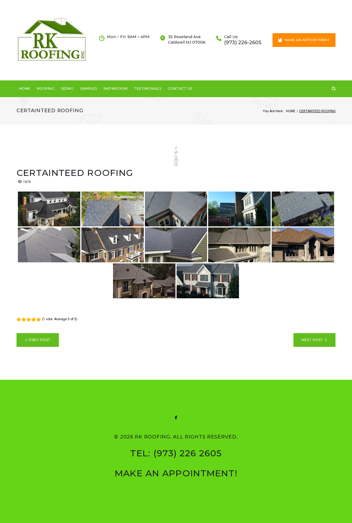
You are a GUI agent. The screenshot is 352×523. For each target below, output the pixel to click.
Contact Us (180, 88)
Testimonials (147, 88)
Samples (88, 88)
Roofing (45, 88)
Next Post (312, 340)
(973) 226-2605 (242, 43)
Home (25, 88)
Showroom (115, 88)
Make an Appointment (307, 40)
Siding (67, 88)
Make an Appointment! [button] (176, 473)
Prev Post (39, 340)
